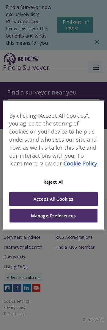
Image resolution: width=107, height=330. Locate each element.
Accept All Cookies (53, 199)
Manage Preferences (53, 216)
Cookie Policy (80, 163)
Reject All (53, 182)
